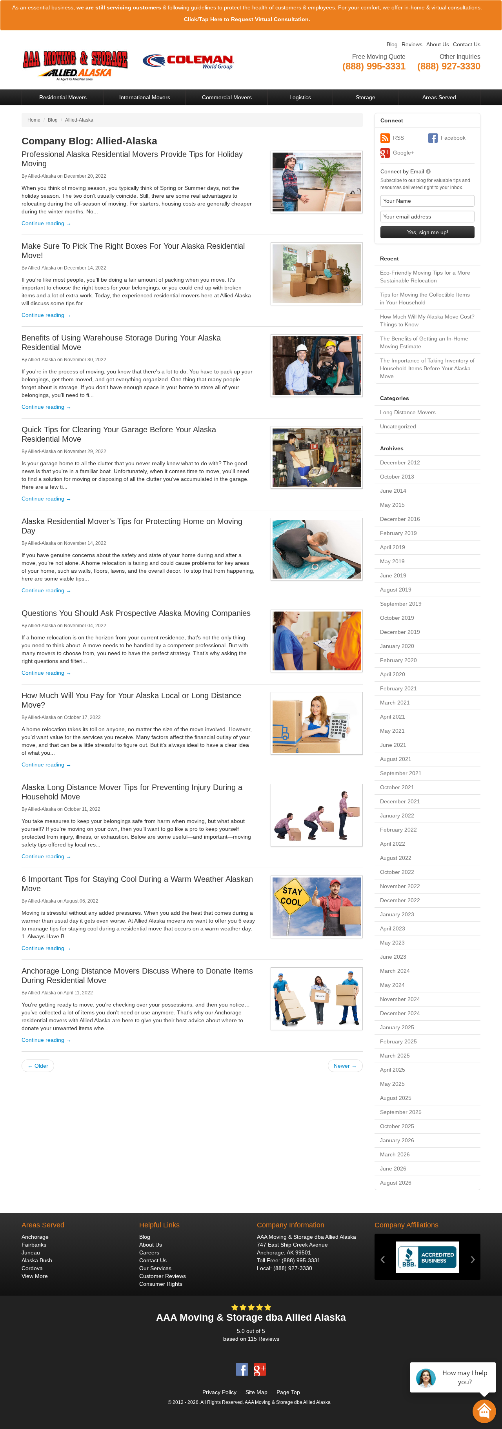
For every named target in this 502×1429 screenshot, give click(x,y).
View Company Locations (449, 76)
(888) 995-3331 (301, 1260)
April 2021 (392, 717)
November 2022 (400, 886)
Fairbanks (34, 1245)
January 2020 (397, 646)
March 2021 (395, 702)
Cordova (32, 1268)
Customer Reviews (162, 1276)
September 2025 (401, 1112)
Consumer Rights (160, 1284)
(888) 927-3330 (292, 1268)
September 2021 (401, 773)
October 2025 (397, 1126)
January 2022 (397, 815)
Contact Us (466, 44)
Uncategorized (398, 426)
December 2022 (400, 900)
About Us (437, 44)
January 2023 (397, 914)
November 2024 (400, 999)
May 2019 (392, 561)
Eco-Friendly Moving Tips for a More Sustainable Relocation (425, 276)
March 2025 (395, 1055)
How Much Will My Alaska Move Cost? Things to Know (427, 320)
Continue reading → (46, 223)
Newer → (345, 1066)
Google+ (403, 152)
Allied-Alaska (42, 176)
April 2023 (392, 928)
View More (35, 1276)
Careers (149, 1252)
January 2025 (397, 1027)
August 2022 (395, 858)
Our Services (155, 1268)
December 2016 (400, 519)
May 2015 (392, 505)
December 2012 (400, 462)
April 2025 (392, 1070)
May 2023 (392, 942)
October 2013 (397, 476)
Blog (392, 44)
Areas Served (439, 97)
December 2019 (400, 632)
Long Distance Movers (408, 412)
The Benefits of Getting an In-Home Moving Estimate (424, 342)
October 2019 (397, 618)
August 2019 (395, 589)
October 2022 (397, 872)
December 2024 (400, 1013)
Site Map (256, 1392)
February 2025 (398, 1041)
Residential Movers (63, 97)
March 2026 (395, 1154)
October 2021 (397, 787)
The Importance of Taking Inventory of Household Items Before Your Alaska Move (427, 368)
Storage (365, 97)
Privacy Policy (219, 1392)
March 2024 (395, 971)
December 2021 (400, 801)
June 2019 (393, 575)
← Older (37, 1066)
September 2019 (401, 604)
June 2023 (393, 957)
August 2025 (395, 1098)
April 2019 (392, 547)
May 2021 (392, 731)
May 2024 (392, 985)
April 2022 (392, 844)
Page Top (288, 1392)
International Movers (144, 97)
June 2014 (393, 491)
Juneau (31, 1252)
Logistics (300, 97)
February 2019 (398, 533)
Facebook (453, 138)
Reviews (412, 44)
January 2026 (397, 1140)
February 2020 (398, 660)
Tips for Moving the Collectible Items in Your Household (425, 298)
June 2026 (393, 1168)
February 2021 (398, 688)
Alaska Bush (37, 1260)
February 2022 (398, 829)
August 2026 (395, 1183)
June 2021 (393, 745)
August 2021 (395, 759)
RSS (398, 138)
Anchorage (35, 1237)
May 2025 (392, 1084)
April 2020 (392, 674)
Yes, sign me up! (427, 232)
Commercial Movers (227, 97)
